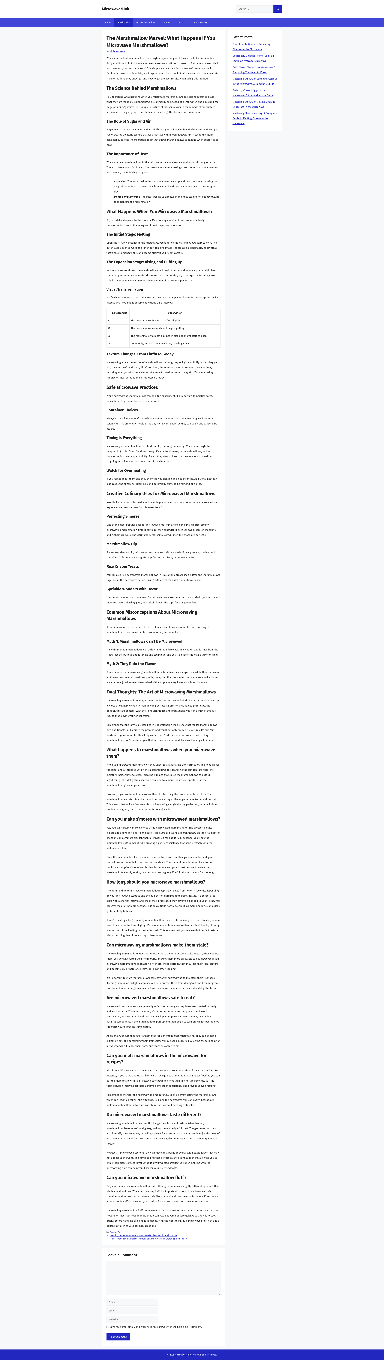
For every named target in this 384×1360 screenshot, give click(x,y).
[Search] (277, 9)
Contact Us (182, 22)
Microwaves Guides (145, 22)
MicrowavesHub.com (185, 1354)
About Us (166, 22)
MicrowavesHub (115, 9)
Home (108, 22)
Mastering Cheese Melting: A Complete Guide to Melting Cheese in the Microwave (254, 118)
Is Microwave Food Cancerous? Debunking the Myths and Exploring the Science (148, 1238)
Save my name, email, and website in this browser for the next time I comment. (156, 1326)
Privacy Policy (200, 22)
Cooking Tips (123, 22)
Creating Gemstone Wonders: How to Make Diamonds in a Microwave (143, 1235)
